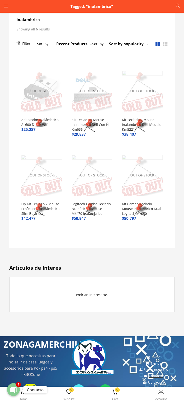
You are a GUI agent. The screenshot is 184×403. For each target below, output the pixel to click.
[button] (115, 395)
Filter (26, 43)
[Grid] (157, 43)
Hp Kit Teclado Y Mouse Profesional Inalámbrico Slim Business (40, 209)
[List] (165, 43)
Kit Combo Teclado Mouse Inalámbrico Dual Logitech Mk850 (141, 209)
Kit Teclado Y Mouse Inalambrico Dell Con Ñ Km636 (90, 124)
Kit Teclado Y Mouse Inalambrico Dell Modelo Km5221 (141, 124)
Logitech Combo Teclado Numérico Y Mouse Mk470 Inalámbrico (91, 209)
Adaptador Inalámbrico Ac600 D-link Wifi (39, 122)
